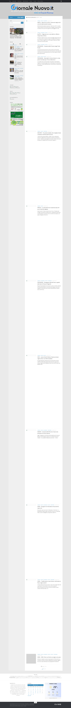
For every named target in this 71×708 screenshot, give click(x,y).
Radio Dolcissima (25, 1)
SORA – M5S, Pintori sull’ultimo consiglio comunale (49, 657)
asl (23, 676)
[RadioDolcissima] (13, 87)
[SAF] (17, 117)
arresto (22, 676)
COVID (48, 676)
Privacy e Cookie (40, 1)
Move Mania (20, 1)
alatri (11, 676)
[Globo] (20, 111)
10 (33, 689)
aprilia (15, 676)
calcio (26, 676)
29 (28, 694)
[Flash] (16, 92)
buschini (25, 676)
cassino (36, 676)
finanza (56, 676)
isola (22, 677)
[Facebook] (18, 17)
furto (15, 677)
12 (37, 689)
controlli (45, 676)
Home (10, 1)
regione (46, 677)
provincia (43, 677)
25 (35, 692)
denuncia (50, 676)
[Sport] (14, 92)
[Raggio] (19, 92)
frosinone (12, 677)
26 (37, 692)
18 (35, 691)
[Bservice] (16, 125)
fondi (58, 676)
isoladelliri (24, 677)
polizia (37, 677)
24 (33, 692)
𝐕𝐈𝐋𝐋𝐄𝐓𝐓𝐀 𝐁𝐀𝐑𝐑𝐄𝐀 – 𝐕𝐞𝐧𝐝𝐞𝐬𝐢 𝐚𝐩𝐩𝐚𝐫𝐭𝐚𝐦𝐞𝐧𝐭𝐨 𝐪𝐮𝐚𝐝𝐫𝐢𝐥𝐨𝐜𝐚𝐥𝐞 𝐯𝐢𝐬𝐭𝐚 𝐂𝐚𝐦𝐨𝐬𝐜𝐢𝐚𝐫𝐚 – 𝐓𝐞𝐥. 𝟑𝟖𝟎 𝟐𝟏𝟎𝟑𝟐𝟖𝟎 (16, 36)
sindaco (56, 677)
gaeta (18, 677)
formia (60, 676)
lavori (28, 677)
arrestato (19, 676)
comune (42, 676)
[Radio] (11, 92)
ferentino (53, 676)
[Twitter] (19, 17)
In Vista (46, 32)
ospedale (33, 677)
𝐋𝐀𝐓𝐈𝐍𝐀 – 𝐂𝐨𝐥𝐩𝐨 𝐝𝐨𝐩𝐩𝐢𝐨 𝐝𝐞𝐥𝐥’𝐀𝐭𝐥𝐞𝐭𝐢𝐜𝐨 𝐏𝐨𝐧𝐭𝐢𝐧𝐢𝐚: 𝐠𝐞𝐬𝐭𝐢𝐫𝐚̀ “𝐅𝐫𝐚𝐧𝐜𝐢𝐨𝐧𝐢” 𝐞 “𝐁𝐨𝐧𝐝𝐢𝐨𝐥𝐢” (18, 78)
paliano (35, 677)
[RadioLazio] (18, 87)
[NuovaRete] (12, 86)
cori (46, 676)
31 (33, 694)
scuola (54, 677)
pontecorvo (40, 677)
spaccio (61, 677)
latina (27, 677)
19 (37, 691)
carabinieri (30, 676)
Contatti (35, 1)
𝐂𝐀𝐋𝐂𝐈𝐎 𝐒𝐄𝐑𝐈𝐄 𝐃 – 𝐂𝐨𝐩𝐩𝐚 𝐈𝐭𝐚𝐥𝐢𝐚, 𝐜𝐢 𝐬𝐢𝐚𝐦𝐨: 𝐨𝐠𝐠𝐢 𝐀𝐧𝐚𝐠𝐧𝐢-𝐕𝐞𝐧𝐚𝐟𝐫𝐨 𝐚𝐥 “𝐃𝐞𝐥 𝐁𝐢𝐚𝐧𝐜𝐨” (18, 49)
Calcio (15, 46)
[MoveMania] (16, 86)
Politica (45, 56)
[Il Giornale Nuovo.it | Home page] (32, 9)
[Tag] (20, 44)
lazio (30, 677)
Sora (58, 677)
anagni (13, 676)
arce (16, 676)
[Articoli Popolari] (13, 44)
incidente (20, 677)
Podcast (31, 1)
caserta (34, 676)
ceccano (39, 676)
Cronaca (38, 32)
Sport (15, 47)
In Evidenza (43, 32)
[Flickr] (22, 17)
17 (33, 691)
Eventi (42, 56)
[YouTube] (21, 17)
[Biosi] (22, 111)
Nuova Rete (14, 1)
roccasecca (50, 677)
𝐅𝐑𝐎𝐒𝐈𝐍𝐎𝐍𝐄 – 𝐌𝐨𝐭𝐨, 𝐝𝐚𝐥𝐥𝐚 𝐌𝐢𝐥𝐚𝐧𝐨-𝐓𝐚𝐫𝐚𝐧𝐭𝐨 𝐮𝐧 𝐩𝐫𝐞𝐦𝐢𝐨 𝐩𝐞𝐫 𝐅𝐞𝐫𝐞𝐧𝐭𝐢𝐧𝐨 (18, 71)
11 (35, 689)
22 (28, 692)
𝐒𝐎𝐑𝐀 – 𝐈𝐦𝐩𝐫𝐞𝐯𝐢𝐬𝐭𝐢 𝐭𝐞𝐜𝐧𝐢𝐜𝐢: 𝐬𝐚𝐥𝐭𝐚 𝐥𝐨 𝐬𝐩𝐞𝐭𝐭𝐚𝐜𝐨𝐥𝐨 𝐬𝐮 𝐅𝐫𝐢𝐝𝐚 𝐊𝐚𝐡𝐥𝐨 (18, 57)
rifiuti (48, 677)
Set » (30, 695)
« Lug (28, 695)
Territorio (45, 131)
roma (53, 677)
